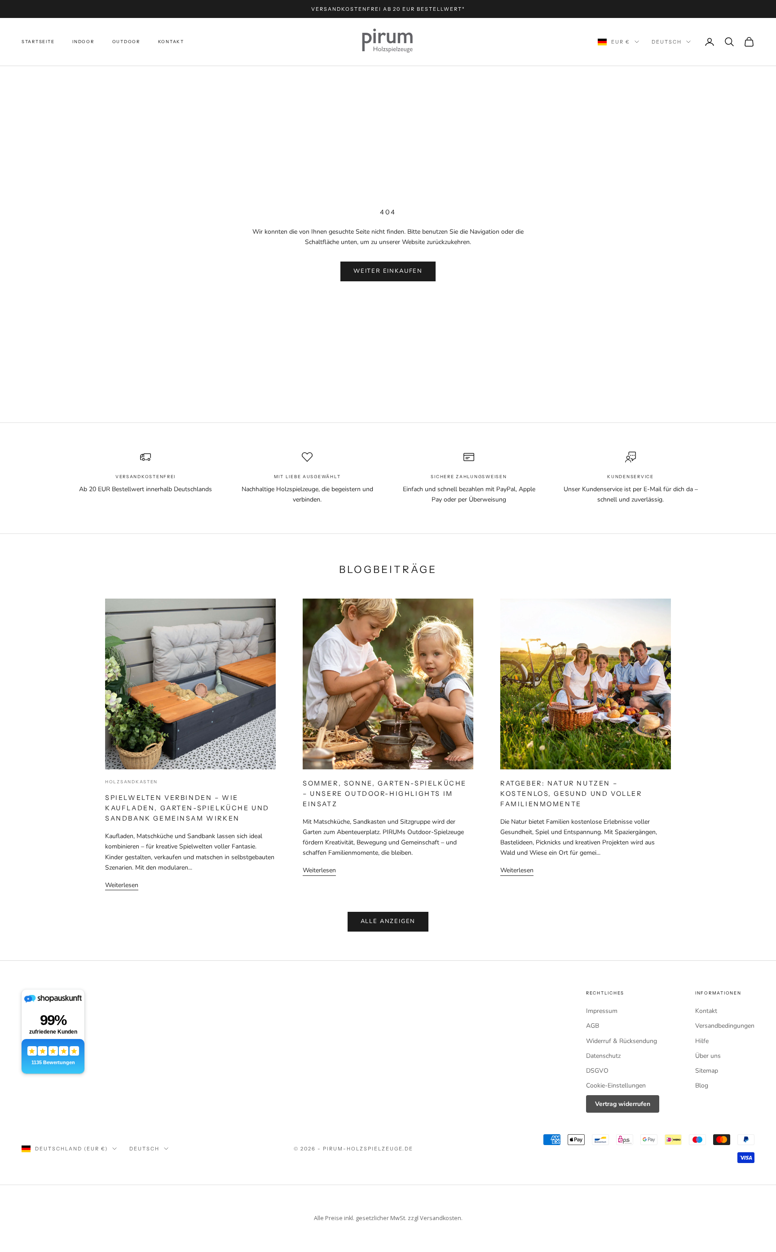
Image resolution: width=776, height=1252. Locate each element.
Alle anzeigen (388, 921)
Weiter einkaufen (388, 271)
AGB (592, 1025)
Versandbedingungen (724, 1025)
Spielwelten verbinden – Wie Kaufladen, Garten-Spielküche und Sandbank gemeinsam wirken (187, 808)
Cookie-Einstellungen (616, 1085)
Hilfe (702, 1041)
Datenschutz (603, 1056)
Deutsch (667, 42)
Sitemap (706, 1070)
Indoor (83, 41)
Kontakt (171, 41)
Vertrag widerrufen (622, 1104)
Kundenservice (630, 476)
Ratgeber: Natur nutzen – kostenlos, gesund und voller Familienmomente (571, 793)
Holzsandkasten (131, 781)
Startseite (38, 41)
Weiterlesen (121, 885)
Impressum (601, 1011)
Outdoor (126, 41)
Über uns (708, 1056)
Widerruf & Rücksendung (621, 1041)
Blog (701, 1085)
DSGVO (597, 1070)
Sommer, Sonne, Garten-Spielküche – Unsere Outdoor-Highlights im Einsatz (385, 793)
